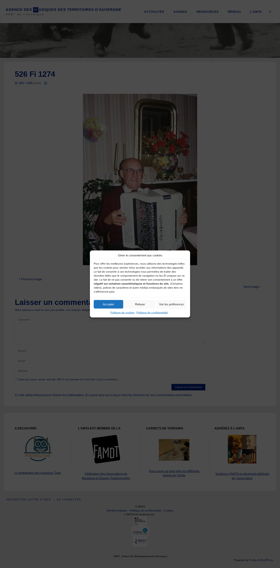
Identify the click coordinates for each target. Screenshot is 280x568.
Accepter (108, 304)
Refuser (140, 304)
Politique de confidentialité (152, 312)
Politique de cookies (122, 312)
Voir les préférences (171, 304)
